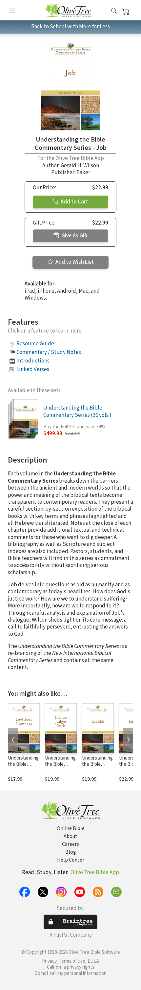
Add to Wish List (74, 262)
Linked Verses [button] (32, 369)
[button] (114, 11)
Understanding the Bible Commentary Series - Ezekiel (97, 767)
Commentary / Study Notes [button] (48, 352)
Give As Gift (74, 236)
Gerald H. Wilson (80, 166)
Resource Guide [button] (35, 344)
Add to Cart (74, 202)
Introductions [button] (33, 361)
